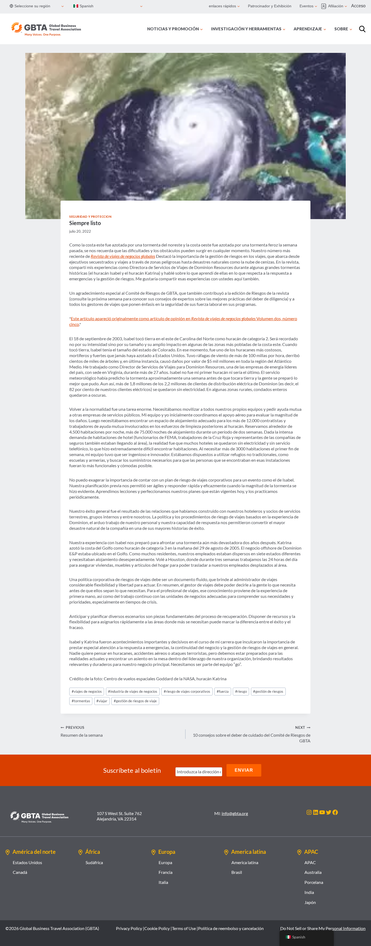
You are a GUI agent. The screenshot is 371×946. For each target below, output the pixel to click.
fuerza (223, 691)
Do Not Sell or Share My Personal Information (323, 928)
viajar (101, 701)
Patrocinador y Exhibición (269, 6)
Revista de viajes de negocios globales (123, 256)
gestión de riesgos (268, 691)
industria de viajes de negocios (132, 691)
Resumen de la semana (82, 731)
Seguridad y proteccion (90, 216)
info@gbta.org (235, 813)
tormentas (81, 701)
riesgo (241, 691)
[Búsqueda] (362, 29)
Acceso (358, 6)
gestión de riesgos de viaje (135, 701)
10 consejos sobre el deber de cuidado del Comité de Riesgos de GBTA (251, 734)
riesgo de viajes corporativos (187, 691)
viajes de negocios (87, 691)
